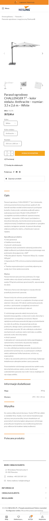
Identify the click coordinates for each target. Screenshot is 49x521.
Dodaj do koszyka (30, 153)
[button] (4, 53)
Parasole (18, 17)
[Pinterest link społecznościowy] (19, 172)
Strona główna (7, 17)
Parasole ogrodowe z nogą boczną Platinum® (18, 19)
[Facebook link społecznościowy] (13, 172)
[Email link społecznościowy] (16, 172)
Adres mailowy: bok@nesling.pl (18, 486)
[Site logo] (24, 8)
